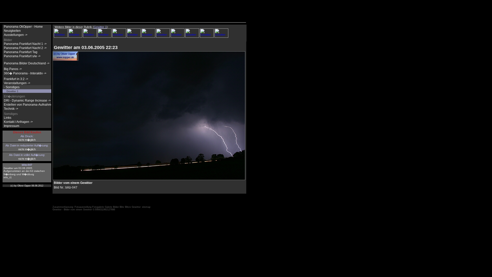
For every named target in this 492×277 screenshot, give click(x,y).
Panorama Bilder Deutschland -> (26, 63)
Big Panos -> (13, 69)
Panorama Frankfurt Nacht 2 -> (25, 48)
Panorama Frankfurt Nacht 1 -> (25, 44)
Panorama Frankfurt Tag (20, 52)
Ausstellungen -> (15, 35)
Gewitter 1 (12, 91)
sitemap (146, 207)
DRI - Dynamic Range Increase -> (27, 100)
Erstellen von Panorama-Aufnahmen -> (31, 104)
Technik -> (11, 109)
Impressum (11, 126)
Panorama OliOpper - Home (23, 26)
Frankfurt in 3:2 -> (16, 79)
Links (7, 118)
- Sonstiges (11, 87)
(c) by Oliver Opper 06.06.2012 (27, 185)
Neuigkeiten (12, 31)
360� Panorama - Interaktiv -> (25, 73)
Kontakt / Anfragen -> (18, 122)
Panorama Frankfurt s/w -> (22, 56)
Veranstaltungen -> (17, 83)
